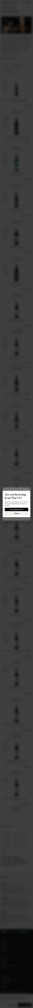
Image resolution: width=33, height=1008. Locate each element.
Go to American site (16, 509)
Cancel (16, 513)
